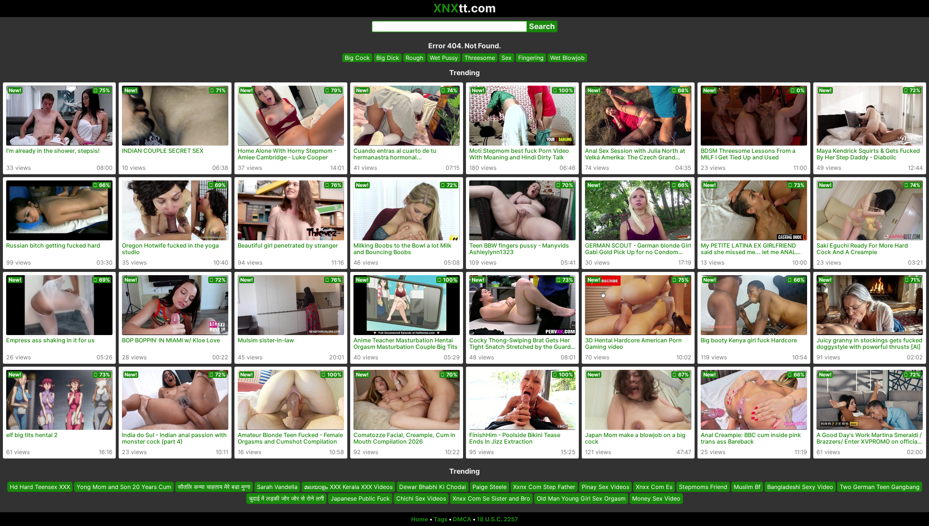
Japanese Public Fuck (360, 498)
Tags (440, 519)
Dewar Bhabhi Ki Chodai (432, 486)
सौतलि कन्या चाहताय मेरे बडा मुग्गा (214, 486)
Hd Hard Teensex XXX (40, 486)
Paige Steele (489, 486)
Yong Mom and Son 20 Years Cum (124, 486)
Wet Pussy (444, 57)
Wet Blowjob (567, 57)
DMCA (462, 519)
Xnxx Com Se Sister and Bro (491, 498)
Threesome (479, 57)
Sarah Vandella (277, 486)
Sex (507, 57)
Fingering (531, 57)
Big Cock (357, 57)
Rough (414, 57)
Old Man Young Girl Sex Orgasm (581, 498)
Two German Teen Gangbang (880, 486)
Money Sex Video (656, 498)
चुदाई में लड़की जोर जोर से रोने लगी (286, 498)
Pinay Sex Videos (605, 486)
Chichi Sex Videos (421, 498)
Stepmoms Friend (703, 486)
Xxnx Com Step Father (544, 486)
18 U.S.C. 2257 (497, 519)
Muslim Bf (747, 486)
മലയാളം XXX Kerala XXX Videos (348, 486)
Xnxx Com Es (654, 486)
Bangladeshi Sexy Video (800, 486)
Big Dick (387, 57)
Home (419, 519)
